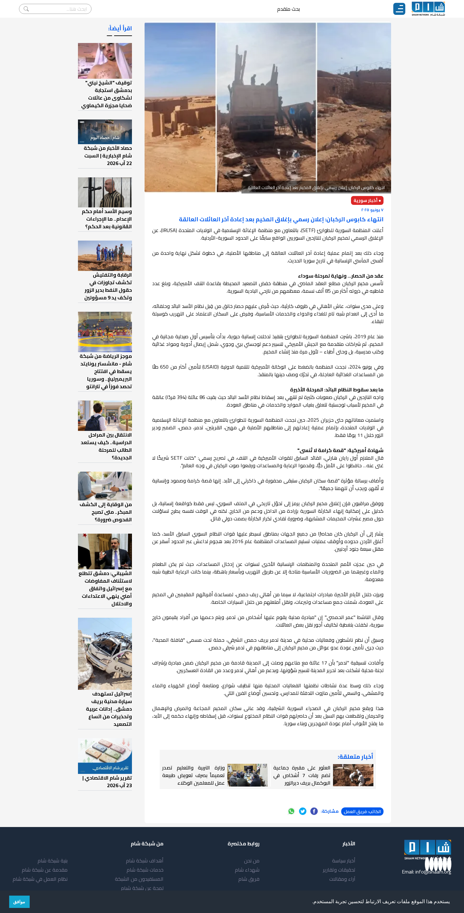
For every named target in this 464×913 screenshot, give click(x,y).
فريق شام (248, 879)
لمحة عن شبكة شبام (142, 888)
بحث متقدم (288, 9)
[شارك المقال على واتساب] (291, 811)
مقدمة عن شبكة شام (45, 869)
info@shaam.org (433, 871)
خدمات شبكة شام (145, 869)
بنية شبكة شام (53, 860)
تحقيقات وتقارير (339, 869)
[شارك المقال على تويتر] (302, 811)
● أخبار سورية (367, 200)
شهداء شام (247, 869)
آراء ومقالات (342, 879)
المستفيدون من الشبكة (139, 879)
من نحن (251, 860)
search (26, 9)
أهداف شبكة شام (145, 860)
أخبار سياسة (343, 860)
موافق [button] (19, 901)
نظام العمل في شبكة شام (40, 879)
